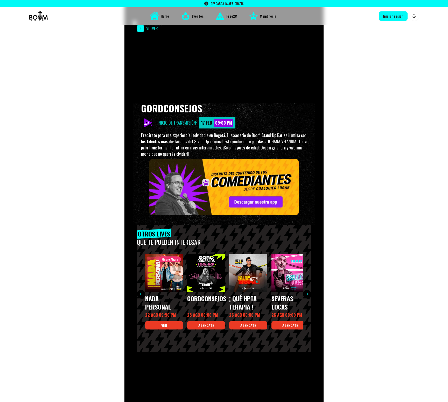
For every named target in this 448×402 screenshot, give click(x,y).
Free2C (231, 16)
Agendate (206, 325)
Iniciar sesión (393, 16)
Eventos (198, 16)
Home (165, 16)
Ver (164, 325)
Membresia (268, 16)
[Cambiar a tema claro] (414, 16)
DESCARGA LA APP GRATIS (227, 3)
